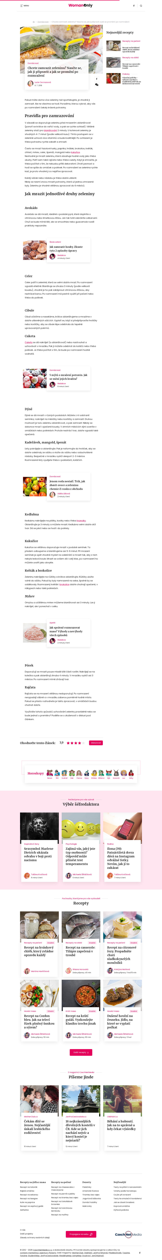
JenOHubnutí (97, 1255)
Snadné (50, 943)
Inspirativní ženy (31, 844)
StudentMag (33, 1255)
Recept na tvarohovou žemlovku (61, 1209)
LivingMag (76, 1255)
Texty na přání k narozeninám (127, 1187)
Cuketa (28, 342)
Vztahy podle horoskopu (125, 1191)
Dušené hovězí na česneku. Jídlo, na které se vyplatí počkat (120, 1021)
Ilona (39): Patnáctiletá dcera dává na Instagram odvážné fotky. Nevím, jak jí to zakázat (121, 858)
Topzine (126, 1252)
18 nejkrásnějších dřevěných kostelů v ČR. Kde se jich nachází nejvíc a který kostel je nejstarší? (80, 1131)
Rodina (110, 844)
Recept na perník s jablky (63, 1193)
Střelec (94, 778)
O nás (22, 1230)
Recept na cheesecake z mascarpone (62, 1188)
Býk (108, 778)
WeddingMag (65, 1255)
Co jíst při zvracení (122, 1194)
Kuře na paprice (27, 1202)
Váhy (131, 778)
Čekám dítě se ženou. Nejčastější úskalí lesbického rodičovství (37, 1127)
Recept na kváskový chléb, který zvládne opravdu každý (131, 50)
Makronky (87, 1206)
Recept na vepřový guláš (31, 1206)
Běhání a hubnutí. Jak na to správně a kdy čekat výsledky (121, 1125)
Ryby (87, 778)
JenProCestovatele (49, 1255)
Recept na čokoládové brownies (61, 1203)
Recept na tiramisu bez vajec (64, 1197)
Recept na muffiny (59, 1214)
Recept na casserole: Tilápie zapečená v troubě (131, 66)
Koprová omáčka (122, 1206)
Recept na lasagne (29, 1198)
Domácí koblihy (89, 1202)
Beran (49, 778)
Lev (123, 778)
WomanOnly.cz (34, 21)
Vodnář (64, 778)
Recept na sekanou (29, 1194)
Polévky (126, 74)
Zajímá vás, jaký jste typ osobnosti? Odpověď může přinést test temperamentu (80, 856)
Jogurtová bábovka (91, 1198)
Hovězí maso (30, 1011)
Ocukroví (86, 1255)
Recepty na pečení (131, 41)
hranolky (81, 520)
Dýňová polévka (121, 1210)
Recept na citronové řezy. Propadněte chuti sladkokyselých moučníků (121, 955)
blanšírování (50, 130)
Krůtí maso (71, 1011)
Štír (57, 778)
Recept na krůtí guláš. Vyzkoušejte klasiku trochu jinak (81, 1019)
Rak (72, 778)
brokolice (64, 584)
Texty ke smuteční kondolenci (128, 1198)
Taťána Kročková (39, 874)
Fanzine (23, 1255)
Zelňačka (24, 1210)
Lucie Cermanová (43, 82)
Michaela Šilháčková (82, 874)
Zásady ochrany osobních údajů (35, 1237)
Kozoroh (116, 778)
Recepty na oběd (130, 57)
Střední (51, 1011)
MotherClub (77, 1252)
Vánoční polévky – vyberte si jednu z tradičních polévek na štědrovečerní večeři (131, 81)
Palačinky (86, 1187)
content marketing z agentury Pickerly (38, 1252)
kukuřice (75, 152)
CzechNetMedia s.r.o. (42, 1250)
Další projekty (26, 1233)
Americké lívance (90, 1191)
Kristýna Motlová (122, 969)
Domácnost (43, 21)
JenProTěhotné (100, 1252)
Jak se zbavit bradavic (124, 1202)
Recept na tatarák (28, 1187)
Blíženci (101, 778)
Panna (79, 778)
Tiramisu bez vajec (91, 1194)
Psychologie (71, 844)
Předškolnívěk (115, 1252)
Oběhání (88, 1252)
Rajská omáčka (27, 1191)
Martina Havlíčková (40, 971)
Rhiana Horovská (80, 969)
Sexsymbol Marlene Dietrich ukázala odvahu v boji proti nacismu (38, 854)
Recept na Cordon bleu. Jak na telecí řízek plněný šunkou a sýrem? (39, 1021)
